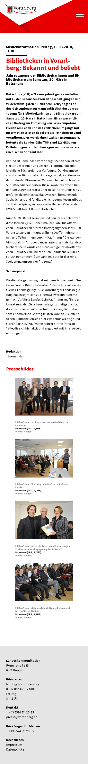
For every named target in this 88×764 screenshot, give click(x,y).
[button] (80, 16)
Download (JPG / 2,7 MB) (28, 490)
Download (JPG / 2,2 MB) (28, 428)
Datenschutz (15, 749)
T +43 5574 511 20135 (20, 712)
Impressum (14, 745)
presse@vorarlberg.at (21, 717)
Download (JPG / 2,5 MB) (28, 614)
